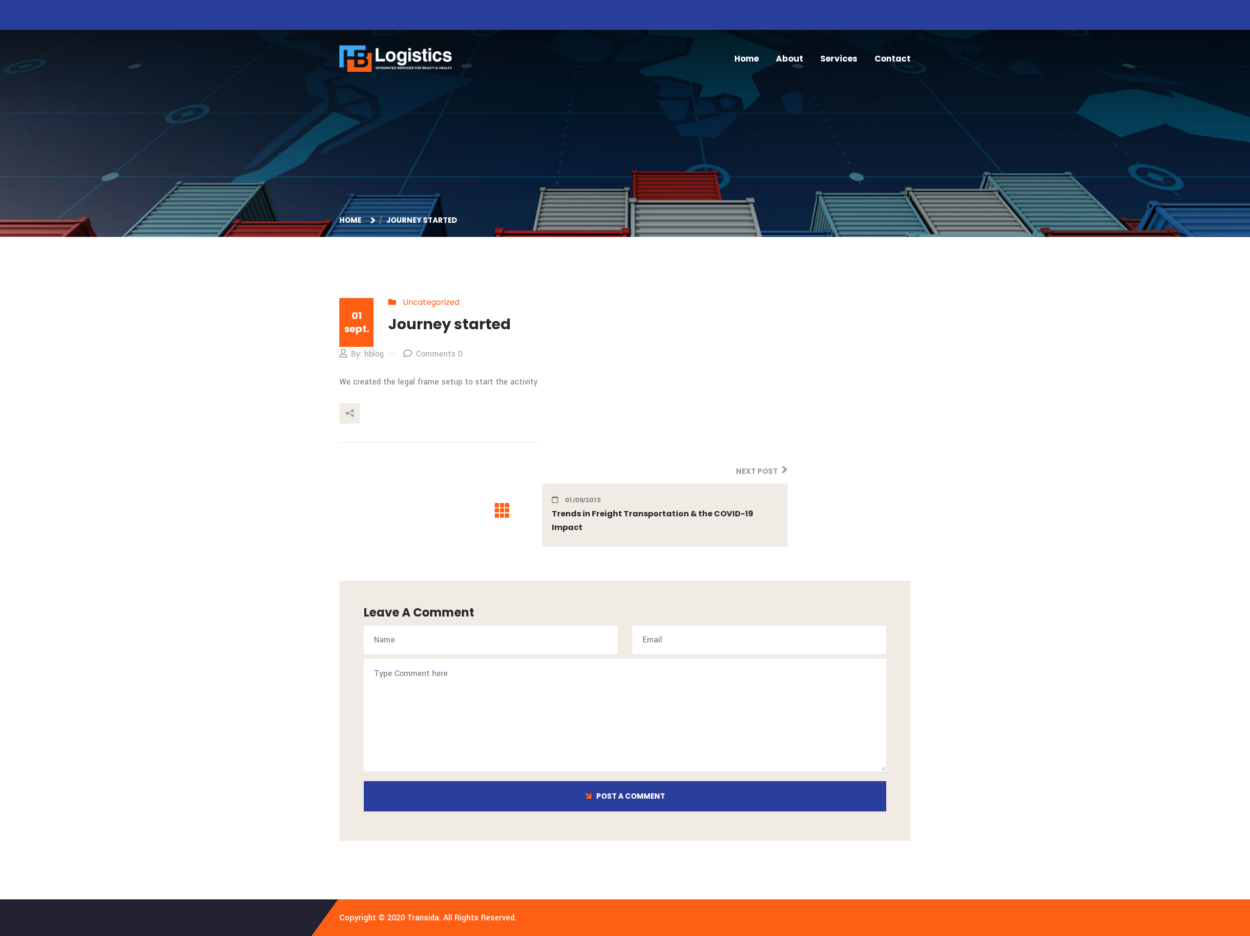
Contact (893, 58)
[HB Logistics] (395, 58)
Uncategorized (431, 302)
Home (746, 58)
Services (838, 58)
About (789, 58)
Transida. (424, 917)
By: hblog (367, 354)
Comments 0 (439, 354)
